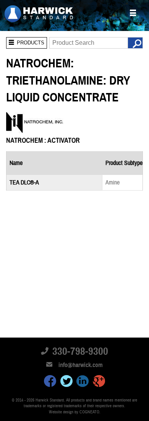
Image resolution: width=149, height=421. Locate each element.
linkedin (82, 382)
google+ (99, 382)
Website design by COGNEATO (74, 412)
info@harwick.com (80, 365)
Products (25, 41)
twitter (66, 382)
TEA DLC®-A (24, 182)
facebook (50, 382)
